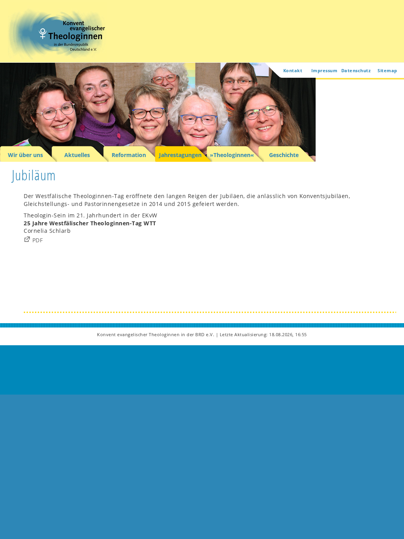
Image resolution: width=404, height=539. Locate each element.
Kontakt (293, 70)
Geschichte (284, 155)
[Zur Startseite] (57, 57)
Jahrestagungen (180, 155)
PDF (37, 240)
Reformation (129, 155)
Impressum (324, 70)
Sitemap (387, 70)
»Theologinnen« (232, 155)
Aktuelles (77, 155)
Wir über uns (25, 155)
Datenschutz (356, 70)
